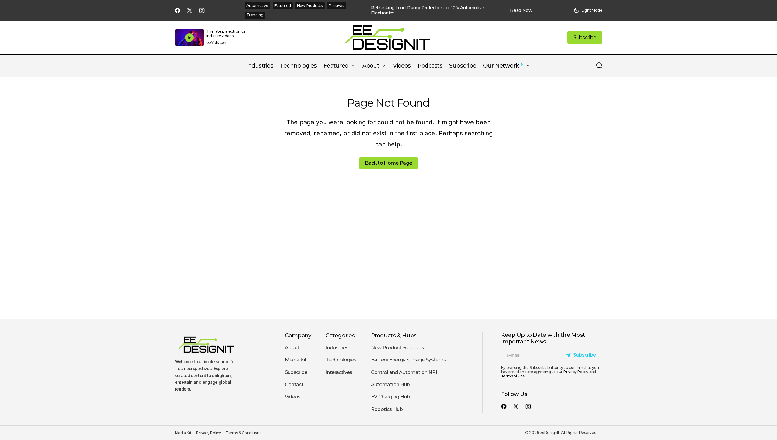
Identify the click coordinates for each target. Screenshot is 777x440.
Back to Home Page (388, 163)
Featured (282, 5)
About (292, 347)
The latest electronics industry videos (225, 33)
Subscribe (296, 372)
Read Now (521, 10)
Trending (254, 15)
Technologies (340, 360)
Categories (340, 335)
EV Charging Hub (390, 397)
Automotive (257, 5)
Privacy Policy (575, 371)
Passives (336, 5)
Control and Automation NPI (404, 372)
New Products (310, 5)
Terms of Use (513, 376)
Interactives (338, 372)
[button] (588, 10)
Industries (336, 347)
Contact (294, 384)
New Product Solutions (397, 347)
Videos (293, 397)
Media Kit (296, 360)
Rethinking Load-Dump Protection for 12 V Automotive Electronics (427, 10)
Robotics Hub (387, 409)
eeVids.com (217, 43)
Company (298, 335)
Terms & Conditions (243, 433)
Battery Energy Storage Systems (408, 360)
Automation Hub (390, 384)
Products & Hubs (394, 335)
